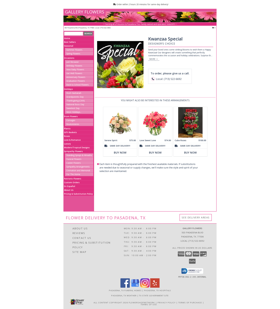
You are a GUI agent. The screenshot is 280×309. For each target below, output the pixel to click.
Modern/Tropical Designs (77, 147)
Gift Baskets (70, 132)
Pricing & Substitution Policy (78, 193)
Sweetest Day (72, 108)
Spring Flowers (73, 53)
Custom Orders (71, 182)
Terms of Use (149, 304)
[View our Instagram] (145, 286)
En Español (69, 186)
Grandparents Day (75, 96)
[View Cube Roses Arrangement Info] (190, 122)
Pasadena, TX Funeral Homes (125, 290)
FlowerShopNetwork (142, 302)
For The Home (73, 174)
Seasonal (68, 45)
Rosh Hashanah (73, 93)
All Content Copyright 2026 (111, 302)
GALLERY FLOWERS (84, 12)
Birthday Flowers (74, 65)
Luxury (67, 143)
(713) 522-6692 (105, 28)
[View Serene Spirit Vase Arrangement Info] (120, 122)
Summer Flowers (74, 49)
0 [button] (215, 28)
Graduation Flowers (75, 80)
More (152, 59)
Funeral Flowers (73, 159)
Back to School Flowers (77, 84)
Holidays (68, 89)
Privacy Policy (167, 302)
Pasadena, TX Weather (123, 295)
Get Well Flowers (74, 73)
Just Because (72, 61)
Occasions (69, 58)
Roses (67, 136)
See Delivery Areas (196, 217)
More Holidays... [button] (73, 112)
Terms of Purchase (190, 302)
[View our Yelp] (155, 286)
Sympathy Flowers (73, 151)
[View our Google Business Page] (135, 286)
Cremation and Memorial (78, 170)
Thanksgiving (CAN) (75, 100)
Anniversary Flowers (75, 77)
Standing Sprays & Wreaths (79, 155)
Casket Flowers (73, 162)
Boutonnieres (72, 124)
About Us (68, 190)
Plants (67, 128)
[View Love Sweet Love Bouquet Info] (155, 122)
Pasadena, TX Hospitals (157, 290)
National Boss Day (75, 104)
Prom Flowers (71, 116)
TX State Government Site (154, 295)
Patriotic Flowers (72, 178)
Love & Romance (72, 140)
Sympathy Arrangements (78, 166)
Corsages (70, 120)
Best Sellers (70, 42)
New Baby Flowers (75, 69)
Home (67, 38)
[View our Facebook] (125, 286)
